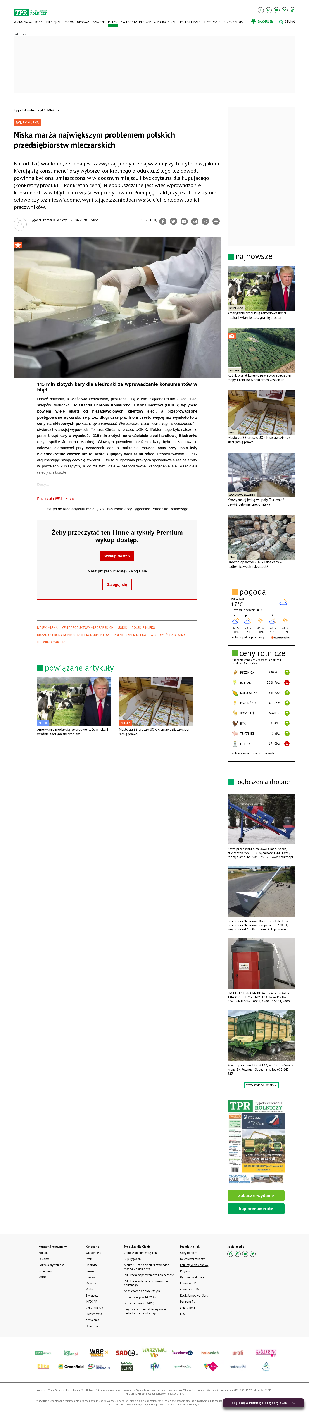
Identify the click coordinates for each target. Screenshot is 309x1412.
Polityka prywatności (52, 1265)
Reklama (44, 1259)
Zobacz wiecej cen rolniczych (253, 753)
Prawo (69, 22)
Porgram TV (187, 1302)
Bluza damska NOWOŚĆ (139, 1303)
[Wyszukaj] (287, 21)
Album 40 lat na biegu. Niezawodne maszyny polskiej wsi (146, 1267)
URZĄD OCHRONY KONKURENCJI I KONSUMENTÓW (73, 635)
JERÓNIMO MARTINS (51, 642)
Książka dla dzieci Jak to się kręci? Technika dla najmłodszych (145, 1311)
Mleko (113, 22)
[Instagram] (269, 10)
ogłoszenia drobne (264, 781)
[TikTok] (292, 10)
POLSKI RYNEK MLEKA (130, 635)
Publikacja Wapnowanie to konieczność (149, 1275)
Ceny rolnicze (165, 22)
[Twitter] (285, 10)
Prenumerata (190, 22)
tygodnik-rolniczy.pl (28, 110)
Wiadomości (23, 22)
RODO (42, 1277)
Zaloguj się (117, 584)
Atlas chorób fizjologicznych (142, 1291)
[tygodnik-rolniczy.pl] (30, 10)
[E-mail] (194, 221)
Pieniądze (53, 22)
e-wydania (212, 22)
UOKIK (122, 627)
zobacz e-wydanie (256, 1195)
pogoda (252, 592)
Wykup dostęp (117, 556)
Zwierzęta (128, 22)
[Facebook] (261, 10)
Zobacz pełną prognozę (248, 637)
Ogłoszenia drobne (192, 1277)
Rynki (39, 22)
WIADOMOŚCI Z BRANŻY (168, 635)
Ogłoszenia (233, 22)
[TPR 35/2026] (256, 1142)
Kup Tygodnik (132, 1259)
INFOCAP (145, 22)
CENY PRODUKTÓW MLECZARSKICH (87, 627)
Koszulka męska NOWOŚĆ (140, 1297)
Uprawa (83, 22)
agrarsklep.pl (188, 1308)
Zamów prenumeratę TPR (140, 1253)
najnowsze (254, 256)
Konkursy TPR (188, 1283)
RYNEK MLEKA (47, 627)
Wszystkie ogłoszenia (261, 1085)
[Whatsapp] (205, 221)
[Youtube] (277, 10)
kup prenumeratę (256, 1208)
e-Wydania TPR (190, 1289)
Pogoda (185, 1271)
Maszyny (98, 22)
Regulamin (45, 1271)
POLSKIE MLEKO (143, 627)
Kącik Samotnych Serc (194, 1296)
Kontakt (43, 1253)
